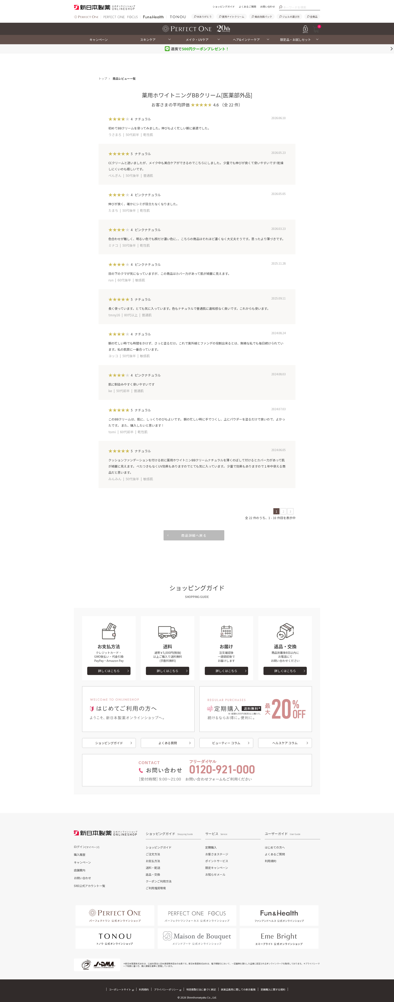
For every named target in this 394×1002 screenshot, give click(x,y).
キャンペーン (98, 39)
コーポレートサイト (120, 989)
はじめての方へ (275, 847)
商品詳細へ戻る (193, 535)
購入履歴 (79, 854)
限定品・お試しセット (295, 39)
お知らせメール (215, 874)
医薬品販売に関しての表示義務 (238, 989)
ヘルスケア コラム (285, 743)
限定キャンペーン (216, 868)
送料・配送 (153, 868)
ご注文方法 (153, 854)
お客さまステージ (216, 854)
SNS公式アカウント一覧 (89, 886)
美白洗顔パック (263, 16)
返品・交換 (153, 874)
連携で (200, 48)
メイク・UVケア (197, 39)
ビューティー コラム (226, 743)
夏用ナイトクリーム (233, 16)
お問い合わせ (267, 6)
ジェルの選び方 (291, 16)
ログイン (86, 847)
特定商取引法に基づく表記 (201, 989)
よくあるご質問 (247, 6)
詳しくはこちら (109, 671)
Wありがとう (204, 16)
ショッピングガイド (224, 6)
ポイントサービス (216, 861)
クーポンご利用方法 (159, 881)
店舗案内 (79, 870)
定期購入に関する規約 (273, 989)
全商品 (313, 16)
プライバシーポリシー (166, 989)
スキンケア (148, 39)
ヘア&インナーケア (246, 39)
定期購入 (211, 847)
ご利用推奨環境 (156, 888)
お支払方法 (153, 861)
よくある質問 (167, 743)
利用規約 (270, 861)
